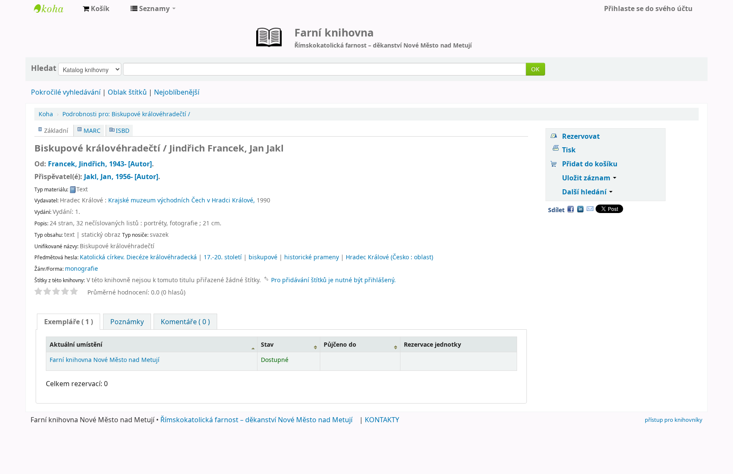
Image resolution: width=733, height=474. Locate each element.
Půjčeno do (340, 344)
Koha (46, 114)
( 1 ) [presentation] (68, 321)
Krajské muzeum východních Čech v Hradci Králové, (181, 200)
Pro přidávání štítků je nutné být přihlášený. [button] (333, 280)
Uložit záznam (587, 177)
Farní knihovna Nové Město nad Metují (55, 8)
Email (590, 209)
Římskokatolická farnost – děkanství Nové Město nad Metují (256, 419)
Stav (267, 344)
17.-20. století (223, 257)
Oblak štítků (127, 92)
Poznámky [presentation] (127, 321)
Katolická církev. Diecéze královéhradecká (138, 257)
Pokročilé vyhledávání (66, 92)
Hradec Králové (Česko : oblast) (389, 257)
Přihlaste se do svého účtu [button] (648, 8)
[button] (96, 8)
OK (535, 69)
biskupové (263, 257)
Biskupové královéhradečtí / (126, 114)
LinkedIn (580, 209)
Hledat (43, 68)
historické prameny (311, 257)
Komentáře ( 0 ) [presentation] (185, 321)
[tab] (68, 322)
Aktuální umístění (76, 344)
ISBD (122, 130)
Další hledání (585, 191)
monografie (81, 268)
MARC (92, 130)
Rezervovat (581, 136)
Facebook (570, 209)
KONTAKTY (382, 419)
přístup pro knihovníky (673, 420)
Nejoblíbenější (176, 92)
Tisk (569, 149)
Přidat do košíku (590, 163)
